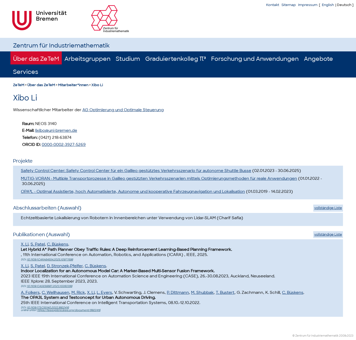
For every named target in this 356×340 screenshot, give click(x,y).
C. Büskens (57, 244)
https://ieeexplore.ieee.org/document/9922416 (68, 310)
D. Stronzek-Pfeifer (65, 266)
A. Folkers (30, 292)
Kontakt (272, 5)
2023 (350, 335)
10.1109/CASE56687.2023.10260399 (49, 286)
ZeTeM (18, 85)
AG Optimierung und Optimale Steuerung (123, 109)
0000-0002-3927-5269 (64, 144)
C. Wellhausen (55, 292)
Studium (128, 59)
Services (25, 72)
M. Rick (78, 292)
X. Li (24, 244)
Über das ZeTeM (36, 59)
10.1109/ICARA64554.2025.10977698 (50, 259)
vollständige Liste (328, 208)
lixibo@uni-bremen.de (56, 130)
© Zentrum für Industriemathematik (315, 335)
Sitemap (288, 5)
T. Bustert (225, 292)
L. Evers (104, 292)
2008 (342, 335)
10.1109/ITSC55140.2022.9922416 (48, 307)
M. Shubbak (202, 292)
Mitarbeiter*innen (73, 85)
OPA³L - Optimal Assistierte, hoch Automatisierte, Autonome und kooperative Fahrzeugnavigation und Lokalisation (133, 191)
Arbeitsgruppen (87, 59)
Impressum (307, 5)
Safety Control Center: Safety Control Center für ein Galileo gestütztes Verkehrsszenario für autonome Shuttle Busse (136, 170)
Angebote (318, 59)
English (328, 5)
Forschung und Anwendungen (255, 59)
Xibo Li (97, 85)
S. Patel (37, 244)
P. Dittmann (178, 292)
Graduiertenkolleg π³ (175, 59)
